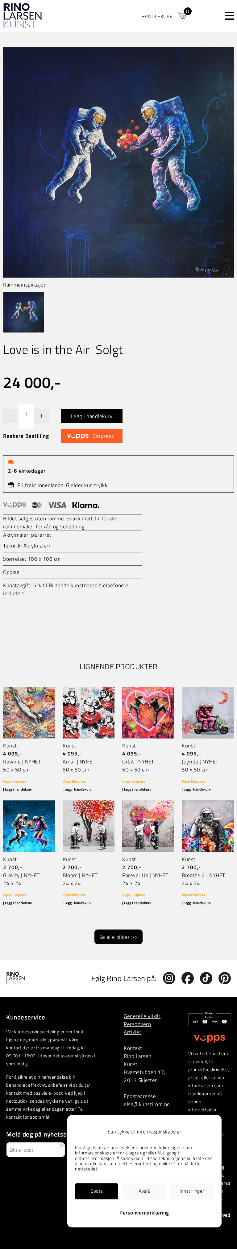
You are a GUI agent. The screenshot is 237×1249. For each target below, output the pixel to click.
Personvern (137, 1024)
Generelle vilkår (142, 1016)
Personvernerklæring (144, 1212)
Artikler (132, 1032)
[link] (164, 15)
